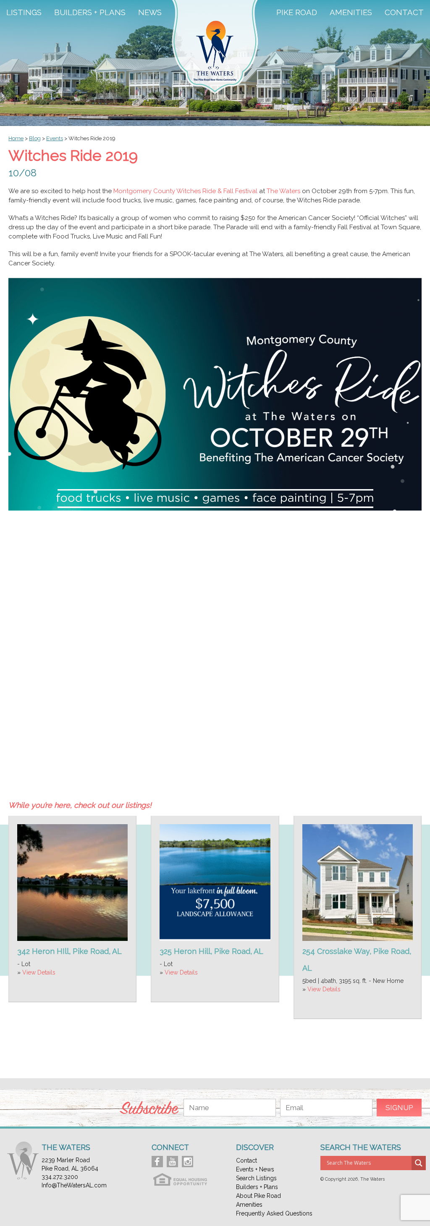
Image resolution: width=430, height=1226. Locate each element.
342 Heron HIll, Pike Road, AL (69, 951)
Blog (35, 138)
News (150, 12)
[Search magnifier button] (419, 1163)
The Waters (283, 191)
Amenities (351, 12)
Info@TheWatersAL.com (74, 1185)
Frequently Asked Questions (274, 1213)
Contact (404, 12)
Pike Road (296, 12)
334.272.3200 (60, 1177)
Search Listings (256, 1178)
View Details (38, 972)
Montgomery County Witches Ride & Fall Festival (185, 191)
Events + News (255, 1169)
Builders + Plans (90, 12)
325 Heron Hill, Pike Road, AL (211, 951)
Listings (24, 12)
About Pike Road (258, 1195)
